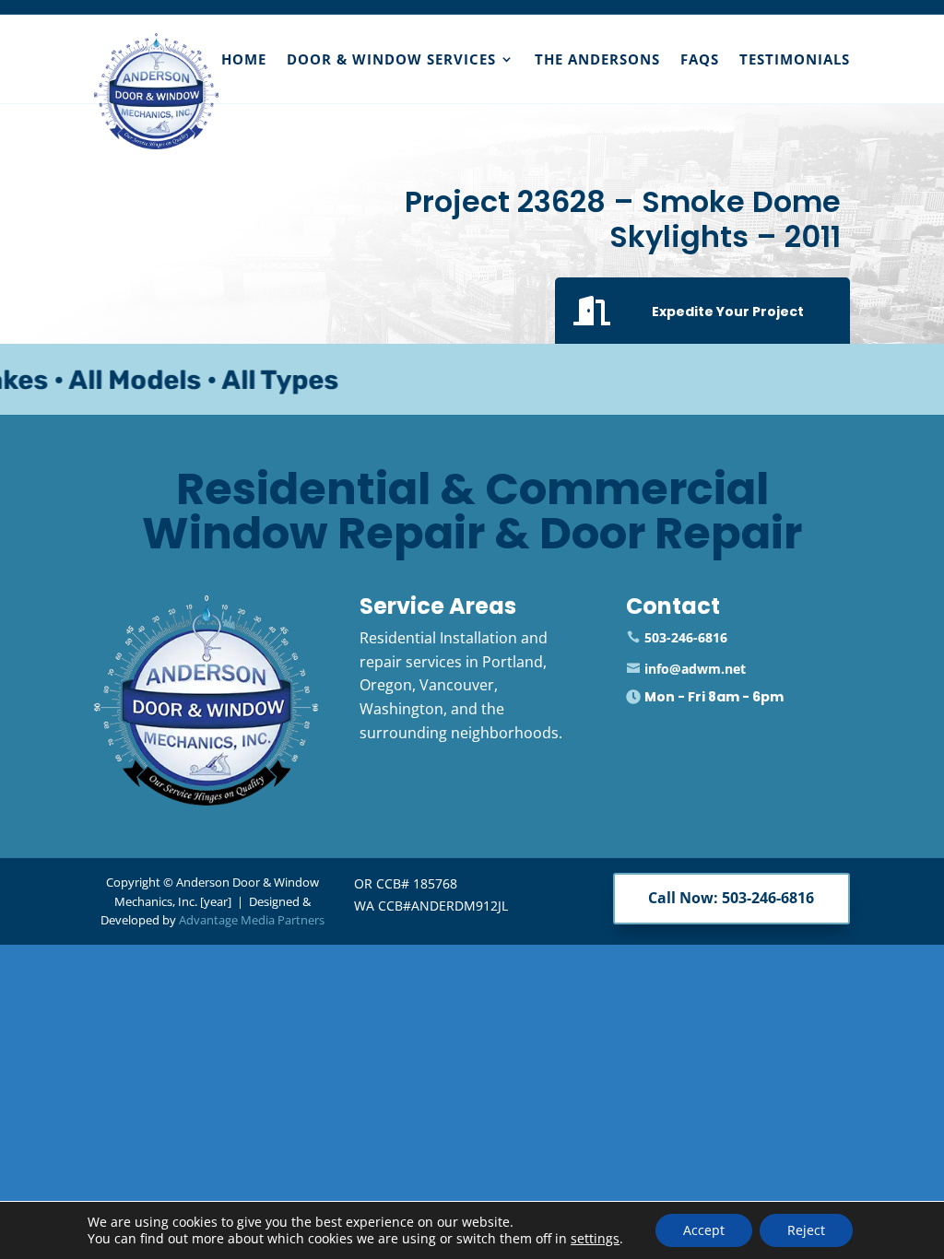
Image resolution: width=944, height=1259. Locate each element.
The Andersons (597, 59)
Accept (704, 1230)
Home (243, 59)
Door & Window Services (391, 59)
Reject (806, 1230)
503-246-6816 (685, 637)
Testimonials (794, 59)
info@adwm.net (695, 668)
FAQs (699, 59)
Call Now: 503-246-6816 (731, 898)
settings (595, 1238)
